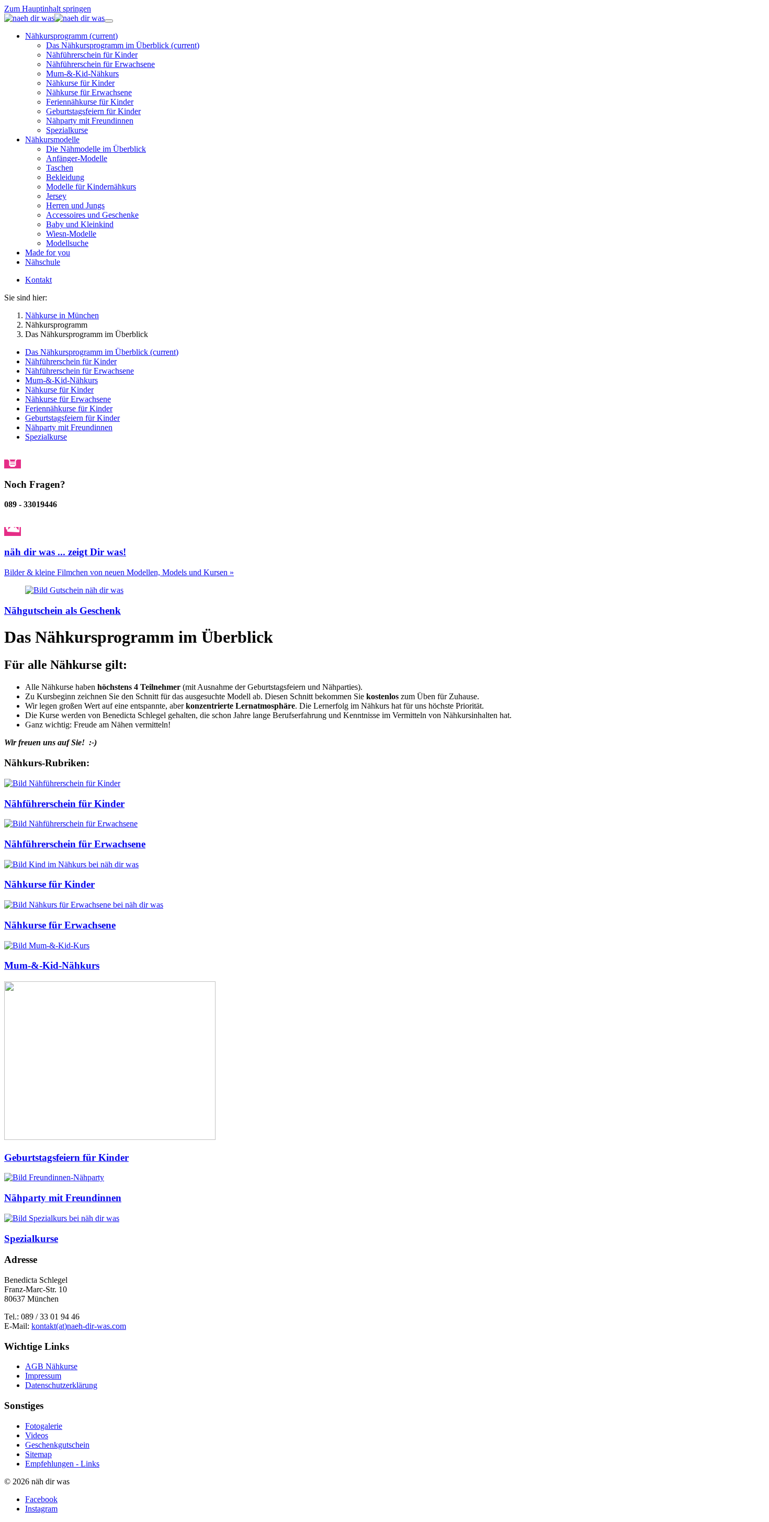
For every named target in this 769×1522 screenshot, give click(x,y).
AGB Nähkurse (51, 1366)
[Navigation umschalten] (109, 21)
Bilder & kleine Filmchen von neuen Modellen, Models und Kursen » (119, 572)
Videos (36, 1435)
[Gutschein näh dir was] (74, 590)
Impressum (43, 1375)
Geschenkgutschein (57, 1444)
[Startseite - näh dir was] (54, 18)
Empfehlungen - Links (62, 1463)
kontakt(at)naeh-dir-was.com (78, 1326)
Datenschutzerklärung (61, 1385)
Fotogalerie (43, 1426)
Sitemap (38, 1454)
